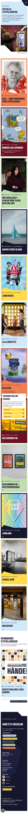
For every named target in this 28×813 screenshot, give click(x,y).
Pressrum (4, 770)
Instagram (7, 777)
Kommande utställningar (19, 701)
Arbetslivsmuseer (10, 748)
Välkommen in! (10, 438)
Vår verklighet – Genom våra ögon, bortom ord (11, 200)
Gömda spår (8, 579)
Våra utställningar (10, 735)
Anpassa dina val (7, 416)
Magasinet (7, 625)
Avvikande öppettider (7, 767)
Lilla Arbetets (9, 342)
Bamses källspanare (12, 147)
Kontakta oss (5, 769)
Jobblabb (6, 533)
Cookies (12, 800)
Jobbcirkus (8, 295)
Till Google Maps (6, 765)
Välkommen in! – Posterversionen (11, 486)
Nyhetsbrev (7, 789)
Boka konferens (9, 741)
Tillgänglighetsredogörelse (8, 801)
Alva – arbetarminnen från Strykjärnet (13, 100)
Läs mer (9, 406)
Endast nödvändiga (8, 413)
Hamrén (15, 804)
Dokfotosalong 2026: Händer (13, 691)
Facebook (7, 780)
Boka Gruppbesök (10, 745)
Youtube (7, 783)
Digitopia (6, 388)
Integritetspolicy (6, 800)
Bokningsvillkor (18, 800)
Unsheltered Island (12, 249)
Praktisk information (10, 738)
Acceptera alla (7, 409)
